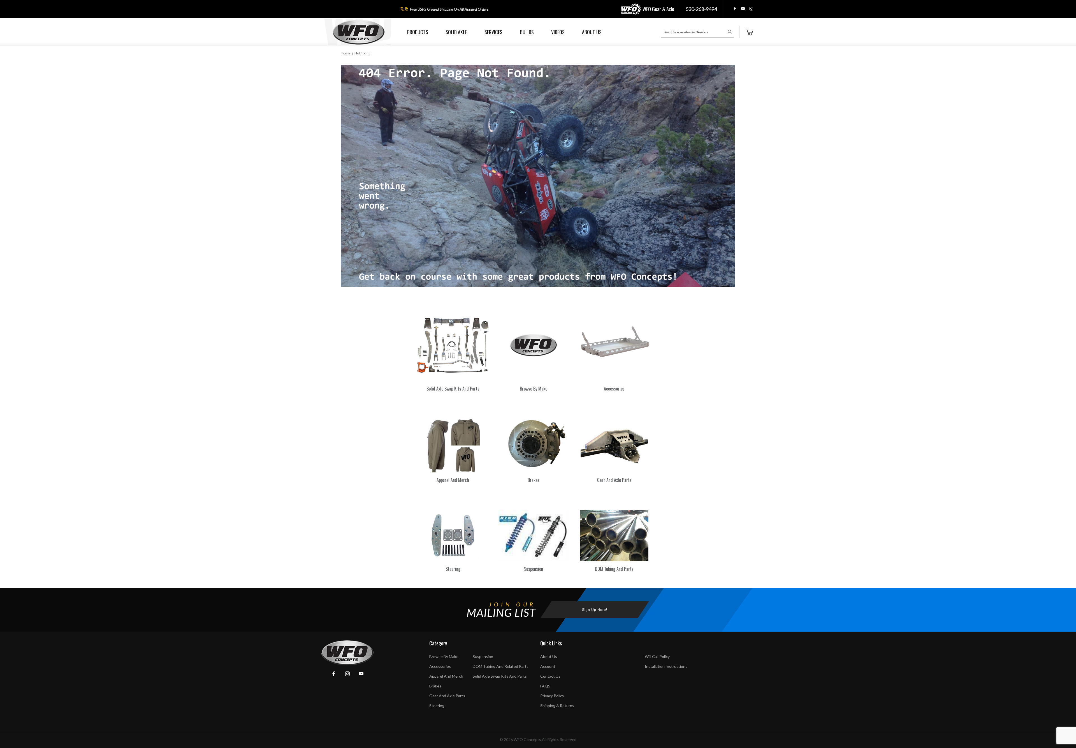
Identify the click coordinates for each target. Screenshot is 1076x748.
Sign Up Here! (594, 610)
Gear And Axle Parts (447, 695)
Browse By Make (443, 656)
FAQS (545, 686)
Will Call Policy (657, 656)
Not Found (362, 53)
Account (547, 666)
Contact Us (550, 676)
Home (345, 53)
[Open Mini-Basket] (749, 32)
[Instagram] (751, 8)
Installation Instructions (666, 666)
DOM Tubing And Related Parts (500, 666)
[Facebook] (735, 8)
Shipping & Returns (557, 705)
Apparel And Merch (446, 676)
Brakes (435, 686)
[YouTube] (743, 8)
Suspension (483, 656)
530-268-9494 (701, 9)
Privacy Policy (552, 695)
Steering (436, 705)
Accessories (440, 666)
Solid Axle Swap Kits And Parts (500, 676)
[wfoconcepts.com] (358, 32)
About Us (548, 656)
